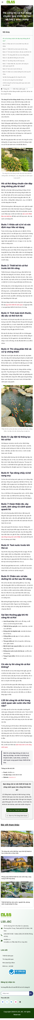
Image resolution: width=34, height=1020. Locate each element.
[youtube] (15, 1002)
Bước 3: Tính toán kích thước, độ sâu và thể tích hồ (17, 52)
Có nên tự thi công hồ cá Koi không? (13, 80)
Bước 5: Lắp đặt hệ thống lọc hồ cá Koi (13, 57)
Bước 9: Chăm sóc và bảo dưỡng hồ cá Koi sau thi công (17, 73)
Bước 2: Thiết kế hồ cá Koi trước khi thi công (15, 49)
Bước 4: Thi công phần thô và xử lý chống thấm (16, 55)
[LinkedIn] (11, 1002)
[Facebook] (2, 1002)
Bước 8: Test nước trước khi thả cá (12, 69)
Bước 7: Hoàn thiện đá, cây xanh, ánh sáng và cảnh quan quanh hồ (15, 65)
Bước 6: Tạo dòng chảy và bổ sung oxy (13, 60)
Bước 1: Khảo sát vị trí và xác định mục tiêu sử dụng (15, 45)
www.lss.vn (12, 777)
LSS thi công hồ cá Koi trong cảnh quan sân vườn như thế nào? (16, 84)
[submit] (31, 993)
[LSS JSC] (11, 2)
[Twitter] (7, 1002)
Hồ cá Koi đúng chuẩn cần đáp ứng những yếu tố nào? (16, 40)
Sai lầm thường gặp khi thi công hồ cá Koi (14, 77)
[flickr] (20, 1002)
